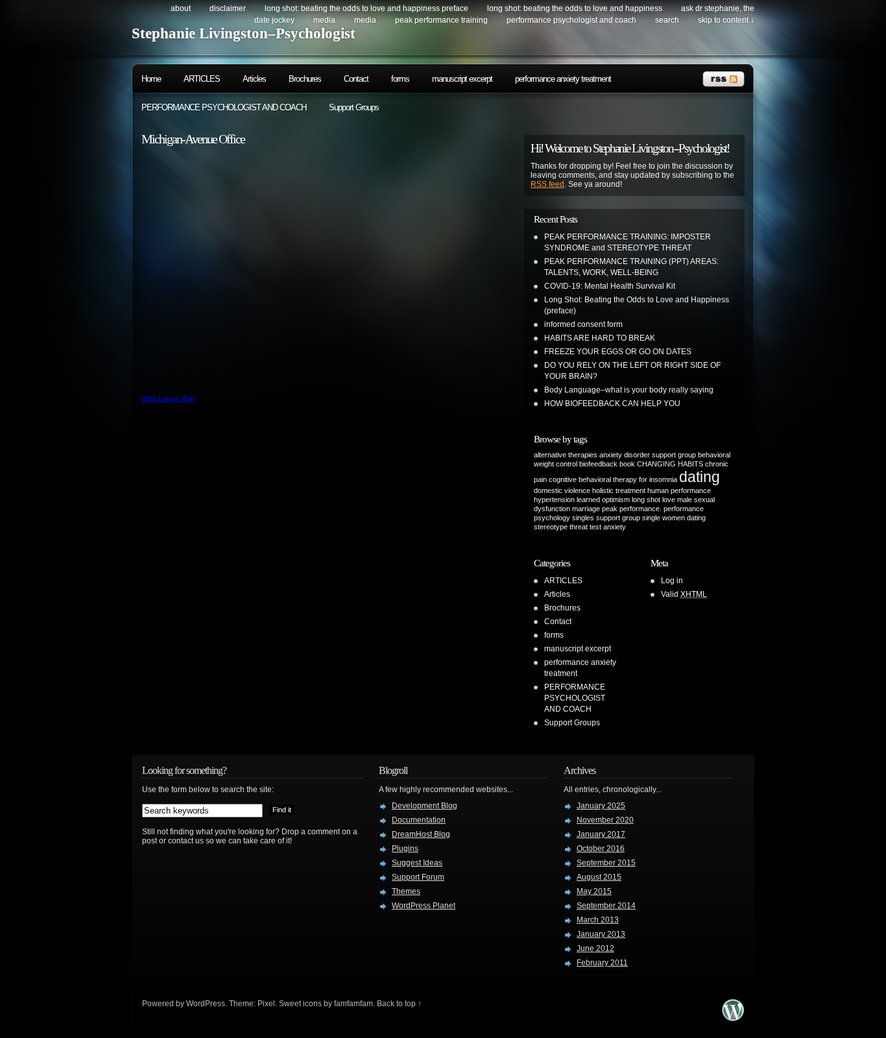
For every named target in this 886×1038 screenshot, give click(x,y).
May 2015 (594, 891)
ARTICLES (202, 79)
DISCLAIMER (228, 8)
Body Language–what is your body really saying (628, 389)
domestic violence (562, 490)
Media (324, 20)
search (667, 20)
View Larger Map (168, 398)
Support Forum (418, 877)
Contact (356, 79)
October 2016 (601, 848)
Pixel (266, 1003)
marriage (586, 509)
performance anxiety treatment (563, 79)
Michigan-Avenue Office (193, 139)
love (668, 499)
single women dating (674, 518)
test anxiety (608, 527)
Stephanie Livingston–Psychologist (243, 33)
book (627, 464)
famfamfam (353, 1003)
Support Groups (354, 107)
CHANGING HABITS (670, 464)
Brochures (305, 79)
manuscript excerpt (462, 79)
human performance (679, 490)
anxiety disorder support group (647, 455)
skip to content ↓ (726, 20)
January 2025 (601, 805)
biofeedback (598, 464)
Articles (254, 79)
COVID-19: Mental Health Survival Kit (609, 286)
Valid (684, 594)
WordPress (205, 1003)
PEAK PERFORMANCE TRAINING (441, 20)
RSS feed (547, 184)
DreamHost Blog (421, 834)
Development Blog (424, 805)
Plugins (405, 848)
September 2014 (606, 905)
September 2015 (606, 862)
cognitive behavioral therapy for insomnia (613, 479)
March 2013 (598, 919)
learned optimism (603, 499)
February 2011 (602, 962)
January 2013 (601, 934)
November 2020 (605, 820)
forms (400, 79)
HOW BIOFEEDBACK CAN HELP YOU (612, 403)
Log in (672, 580)
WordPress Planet (423, 905)
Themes (406, 891)
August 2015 (599, 877)
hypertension (554, 499)
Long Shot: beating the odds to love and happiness (574, 8)
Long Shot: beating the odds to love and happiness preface (366, 8)
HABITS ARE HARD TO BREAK (599, 338)
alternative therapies (565, 455)
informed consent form (583, 324)
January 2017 (601, 834)
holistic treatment (618, 490)
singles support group (606, 518)
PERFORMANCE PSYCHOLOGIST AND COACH (571, 20)
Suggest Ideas (417, 862)
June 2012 (595, 948)
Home (151, 79)
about (181, 8)
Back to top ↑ (399, 1003)
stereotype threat (561, 527)
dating (699, 476)
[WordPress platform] (733, 1017)
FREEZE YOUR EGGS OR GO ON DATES (617, 351)
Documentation (419, 820)
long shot (646, 499)
